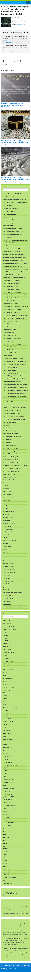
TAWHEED (6, 866)
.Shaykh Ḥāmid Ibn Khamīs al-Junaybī (13, 358)
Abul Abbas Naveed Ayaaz (10, 480)
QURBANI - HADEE (8, 797)
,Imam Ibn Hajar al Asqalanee (11, 220)
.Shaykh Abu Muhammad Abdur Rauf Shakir (15, 318)
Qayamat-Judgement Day (10, 788)
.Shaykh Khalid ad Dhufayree (11, 367)
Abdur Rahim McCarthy (9, 431)
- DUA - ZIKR (6, 620)
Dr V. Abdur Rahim (8, 529)
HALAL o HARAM (8, 722)
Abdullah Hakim (7, 428)
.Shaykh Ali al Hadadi (8, 332)
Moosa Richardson (8, 566)
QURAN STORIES (8, 794)
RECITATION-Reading (9, 805)
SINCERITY (6, 843)
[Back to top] (4, 968)
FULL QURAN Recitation (10, 707)
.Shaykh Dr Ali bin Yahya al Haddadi (12, 344)
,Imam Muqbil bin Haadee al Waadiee (13, 234)
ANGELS (5, 638)
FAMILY (5, 696)
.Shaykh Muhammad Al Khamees (12, 381)
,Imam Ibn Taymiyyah (8, 223)
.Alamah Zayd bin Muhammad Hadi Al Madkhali (15, 277)
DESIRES (5, 681)
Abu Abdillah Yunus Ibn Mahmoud (12, 436)
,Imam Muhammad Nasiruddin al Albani (13, 231)
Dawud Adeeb (7, 506)
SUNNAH (5, 854)
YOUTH (5, 880)
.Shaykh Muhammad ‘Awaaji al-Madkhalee (14, 379)
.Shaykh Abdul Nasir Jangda (10, 286)
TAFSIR (5, 857)
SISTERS (5, 849)
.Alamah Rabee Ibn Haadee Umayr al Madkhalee (15, 269)
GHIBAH (5, 710)
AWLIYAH (5, 646)
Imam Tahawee (7, 733)
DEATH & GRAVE (8, 678)
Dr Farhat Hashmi (8, 517)
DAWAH (5, 675)
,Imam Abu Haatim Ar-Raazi (10, 208)
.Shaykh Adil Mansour (9, 324)
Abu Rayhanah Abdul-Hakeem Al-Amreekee (15, 465)
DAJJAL (5, 672)
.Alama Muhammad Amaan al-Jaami (12, 248)
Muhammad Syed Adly (9, 572)
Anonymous (6, 488)
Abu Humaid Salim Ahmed (10, 445)
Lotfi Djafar (6, 558)
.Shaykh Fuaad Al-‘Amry (9, 355)
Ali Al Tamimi (6, 485)
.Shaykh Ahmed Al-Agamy (10, 329)
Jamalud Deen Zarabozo (9, 540)
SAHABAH (22, 22)
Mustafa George (7, 584)
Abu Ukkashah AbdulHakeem (11, 471)
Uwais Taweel (6, 601)
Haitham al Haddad (8, 535)
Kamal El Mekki (7, 546)
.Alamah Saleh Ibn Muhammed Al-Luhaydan (15, 272)
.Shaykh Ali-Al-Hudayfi (9, 341)
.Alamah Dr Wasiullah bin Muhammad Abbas (15, 263)
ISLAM (4, 736)
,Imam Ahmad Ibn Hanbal (9, 214)
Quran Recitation (7, 587)
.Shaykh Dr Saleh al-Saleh (10, 347)
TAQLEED (6, 860)
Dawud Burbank (7, 509)
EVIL (4, 693)
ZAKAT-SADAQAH (8, 883)
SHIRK (4, 840)
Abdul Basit (6, 425)
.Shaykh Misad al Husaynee (10, 373)
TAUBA (5, 863)
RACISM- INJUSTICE (9, 800)
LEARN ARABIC (7, 748)
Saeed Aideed (6, 589)
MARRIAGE (6, 753)
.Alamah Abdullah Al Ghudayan (11, 251)
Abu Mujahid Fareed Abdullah (11, 459)
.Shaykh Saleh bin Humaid (10, 404)
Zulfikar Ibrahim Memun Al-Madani (12, 607)
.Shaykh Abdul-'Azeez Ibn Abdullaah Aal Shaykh (15, 295)
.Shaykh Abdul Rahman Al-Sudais (12, 292)
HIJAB (4, 727)
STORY (5, 852)
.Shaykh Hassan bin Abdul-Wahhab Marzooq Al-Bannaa (15, 361)
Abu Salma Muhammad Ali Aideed (12, 468)
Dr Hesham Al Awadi (8, 520)
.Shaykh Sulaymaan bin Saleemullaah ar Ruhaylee (15, 416)
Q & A (4, 785)
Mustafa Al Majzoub (8, 581)
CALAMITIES (6, 664)
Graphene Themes (13, 970)
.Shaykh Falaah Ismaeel (9, 352)
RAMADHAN (6, 802)
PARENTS (5, 768)
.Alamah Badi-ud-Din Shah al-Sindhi (13, 254)
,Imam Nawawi (7, 237)
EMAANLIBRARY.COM (10, 3)
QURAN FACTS (7, 791)
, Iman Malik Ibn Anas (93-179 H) (12, 194)
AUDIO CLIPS (7, 644)
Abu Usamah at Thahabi (9, 474)
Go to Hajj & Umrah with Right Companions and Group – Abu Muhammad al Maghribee (15, 142)
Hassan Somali (7, 537)
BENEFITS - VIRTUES (9, 652)
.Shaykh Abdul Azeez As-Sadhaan (12, 280)
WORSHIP (6, 875)
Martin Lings (6, 561)
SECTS (4, 831)
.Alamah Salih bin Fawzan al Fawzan (13, 275)
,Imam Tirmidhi (7, 246)
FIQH (4, 701)
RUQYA (5, 811)
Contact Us (7, 965)
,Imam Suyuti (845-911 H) (10, 243)
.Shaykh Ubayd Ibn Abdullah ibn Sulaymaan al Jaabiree (15, 419)
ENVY (4, 684)
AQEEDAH (6, 641)
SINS (4, 846)
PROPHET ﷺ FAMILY (9, 779)
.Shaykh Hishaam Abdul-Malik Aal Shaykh (14, 364)
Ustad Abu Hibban (8, 595)
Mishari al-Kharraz (8, 563)
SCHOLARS (6, 828)
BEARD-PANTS (7, 649)
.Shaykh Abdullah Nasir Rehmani (12, 309)
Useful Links (16, 965)
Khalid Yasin (6, 552)
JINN (4, 742)
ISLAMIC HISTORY (8, 739)
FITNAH (5, 704)
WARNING (6, 872)
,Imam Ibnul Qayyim (8, 225)
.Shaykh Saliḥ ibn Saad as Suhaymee (12, 410)
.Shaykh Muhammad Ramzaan (11, 399)
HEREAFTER (6, 724)
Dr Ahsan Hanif (7, 514)
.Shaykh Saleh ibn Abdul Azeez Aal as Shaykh (15, 407)
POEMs (5, 774)
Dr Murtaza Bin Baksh (9, 523)
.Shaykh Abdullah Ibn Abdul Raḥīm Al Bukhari (15, 306)
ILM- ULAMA (6, 730)
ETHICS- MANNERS (8, 687)
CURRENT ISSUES (8, 670)
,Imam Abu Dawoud (8, 205)
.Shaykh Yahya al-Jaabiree (10, 422)
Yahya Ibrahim (7, 604)
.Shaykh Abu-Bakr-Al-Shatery (11, 321)
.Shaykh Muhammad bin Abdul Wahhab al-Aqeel (15, 387)
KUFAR (5, 745)
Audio (4, 497)
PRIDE (5, 776)
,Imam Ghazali (6, 217)
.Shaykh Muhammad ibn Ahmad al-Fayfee (14, 396)
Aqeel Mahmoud (7, 494)
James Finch (6, 543)
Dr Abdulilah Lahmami (9, 511)
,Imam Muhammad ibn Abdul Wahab (12, 228)
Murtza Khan (6, 578)
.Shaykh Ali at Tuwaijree (9, 335)
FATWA (5, 698)
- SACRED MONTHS (8, 626)
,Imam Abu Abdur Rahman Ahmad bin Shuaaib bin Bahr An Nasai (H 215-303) (15, 202)
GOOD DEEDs (7, 713)
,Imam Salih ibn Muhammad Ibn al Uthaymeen (15, 240)
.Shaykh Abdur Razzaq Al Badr (11, 312)
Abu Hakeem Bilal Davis (9, 442)
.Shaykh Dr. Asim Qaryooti (10, 350)
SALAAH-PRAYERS (8, 823)
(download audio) (8, 42)
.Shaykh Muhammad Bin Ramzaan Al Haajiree (15, 390)
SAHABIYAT (6, 820)
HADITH (5, 716)
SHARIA (5, 834)
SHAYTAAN (6, 837)
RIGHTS (5, 808)
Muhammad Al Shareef (9, 569)
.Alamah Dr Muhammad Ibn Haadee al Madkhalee (15, 257)
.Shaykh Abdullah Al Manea (10, 300)
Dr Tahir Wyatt (7, 526)
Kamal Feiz (6, 549)
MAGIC (5, 750)
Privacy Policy (25, 965)
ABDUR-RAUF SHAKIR (9, 629)
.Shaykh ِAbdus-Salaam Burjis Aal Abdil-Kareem (15, 315)
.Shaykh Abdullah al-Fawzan (10, 303)
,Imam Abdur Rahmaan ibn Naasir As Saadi (14, 199)
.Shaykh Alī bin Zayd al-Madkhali (12, 338)
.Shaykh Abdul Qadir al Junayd (11, 289)
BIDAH (5, 655)
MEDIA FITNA (7, 756)
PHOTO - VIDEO (7, 771)
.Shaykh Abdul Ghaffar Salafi (11, 283)
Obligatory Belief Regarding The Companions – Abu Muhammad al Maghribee (12, 105)
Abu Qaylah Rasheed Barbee (11, 462)
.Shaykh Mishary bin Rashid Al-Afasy (13, 376)
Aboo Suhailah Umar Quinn (10, 433)
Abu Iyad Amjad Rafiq (9, 451)
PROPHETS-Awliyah (9, 782)
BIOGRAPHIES (7, 658)
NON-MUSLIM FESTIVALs (10, 765)
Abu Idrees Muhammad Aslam (11, 448)
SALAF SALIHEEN (8, 826)
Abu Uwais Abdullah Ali (9, 477)
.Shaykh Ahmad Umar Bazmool (11, 327)
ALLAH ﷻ (5, 635)
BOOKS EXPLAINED (9, 661)
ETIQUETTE (6, 690)
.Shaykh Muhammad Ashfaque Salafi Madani (15, 384)
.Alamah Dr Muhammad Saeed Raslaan (13, 260)
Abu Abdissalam (7, 439)
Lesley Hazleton (7, 555)
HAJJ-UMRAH (7, 719)
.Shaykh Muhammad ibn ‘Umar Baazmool (14, 393)
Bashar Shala (6, 500)
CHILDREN (6, 667)
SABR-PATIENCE (8, 814)
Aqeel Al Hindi (7, 491)
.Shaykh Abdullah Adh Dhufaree (11, 298)
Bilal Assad (6, 503)
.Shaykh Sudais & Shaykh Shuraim (12, 413)
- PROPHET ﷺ (7, 623)
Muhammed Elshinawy (9, 575)
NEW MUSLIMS (7, 762)
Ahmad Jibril (6, 483)
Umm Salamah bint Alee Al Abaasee (12, 592)
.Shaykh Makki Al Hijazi (9, 370)
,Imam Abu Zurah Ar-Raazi (10, 211)
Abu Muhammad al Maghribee (11, 456)
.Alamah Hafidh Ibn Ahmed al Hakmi (12, 266)
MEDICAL (5, 759)
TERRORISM (6, 869)
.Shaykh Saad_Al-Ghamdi (9, 402)
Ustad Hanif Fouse (8, 598)
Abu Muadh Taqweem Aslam (10, 454)
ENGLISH (22, 24)
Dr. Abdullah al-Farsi (8, 532)
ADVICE (5, 632)
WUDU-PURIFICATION (9, 878)
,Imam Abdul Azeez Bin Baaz (10, 196)
